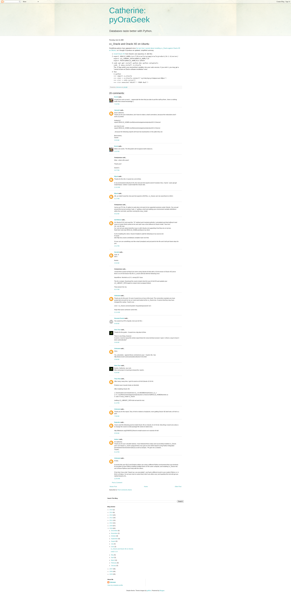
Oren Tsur (117, 329)
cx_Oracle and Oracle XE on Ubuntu (122, 549)
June (112, 546)
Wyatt (116, 176)
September (114, 538)
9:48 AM (116, 323)
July (112, 544)
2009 (111, 526)
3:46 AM (116, 342)
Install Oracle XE (119, 54)
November (114, 533)
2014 (111, 512)
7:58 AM (116, 416)
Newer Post (113, 486)
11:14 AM (117, 312)
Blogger (162, 590)
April (112, 557)
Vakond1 (117, 110)
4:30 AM (116, 372)
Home (146, 486)
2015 (111, 510)
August (113, 541)
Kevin (116, 97)
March (113, 560)
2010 (111, 523)
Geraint (116, 252)
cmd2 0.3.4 (114, 551)
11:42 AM (117, 187)
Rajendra (117, 422)
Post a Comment (117, 482)
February (114, 563)
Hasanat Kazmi (119, 318)
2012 (111, 517)
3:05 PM (116, 151)
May (112, 555)
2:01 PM (116, 246)
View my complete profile (115, 585)
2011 (111, 520)
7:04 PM (116, 104)
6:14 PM (116, 403)
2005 (111, 574)
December (114, 530)
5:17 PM (116, 198)
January (113, 565)
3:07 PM (116, 170)
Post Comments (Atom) (125, 490)
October (113, 536)
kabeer (116, 439)
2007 (111, 569)
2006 (111, 571)
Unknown (117, 295)
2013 (111, 515)
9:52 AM (116, 214)
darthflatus (117, 220)
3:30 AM (116, 140)
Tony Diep (117, 379)
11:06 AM (117, 478)
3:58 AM (116, 359)
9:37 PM (116, 289)
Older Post (178, 486)
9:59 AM (116, 433)
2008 (111, 528)
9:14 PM (116, 452)
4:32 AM (116, 263)
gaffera (149, 590)
